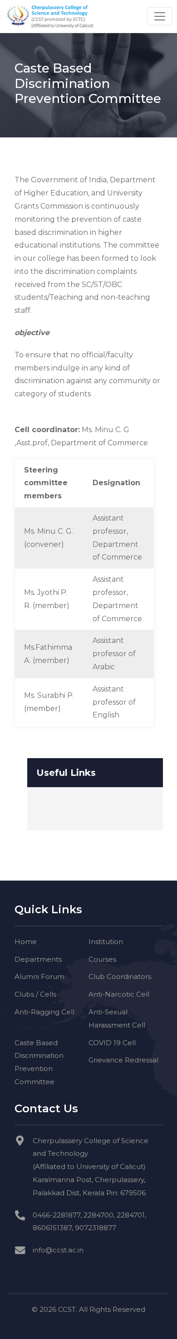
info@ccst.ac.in (58, 1250)
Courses (102, 959)
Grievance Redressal (123, 1060)
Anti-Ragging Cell (44, 1012)
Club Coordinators (119, 976)
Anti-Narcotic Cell (118, 994)
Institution (105, 941)
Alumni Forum (39, 976)
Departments (38, 959)
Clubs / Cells (35, 994)
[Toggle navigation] (159, 16)
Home (26, 941)
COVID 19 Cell (112, 1042)
